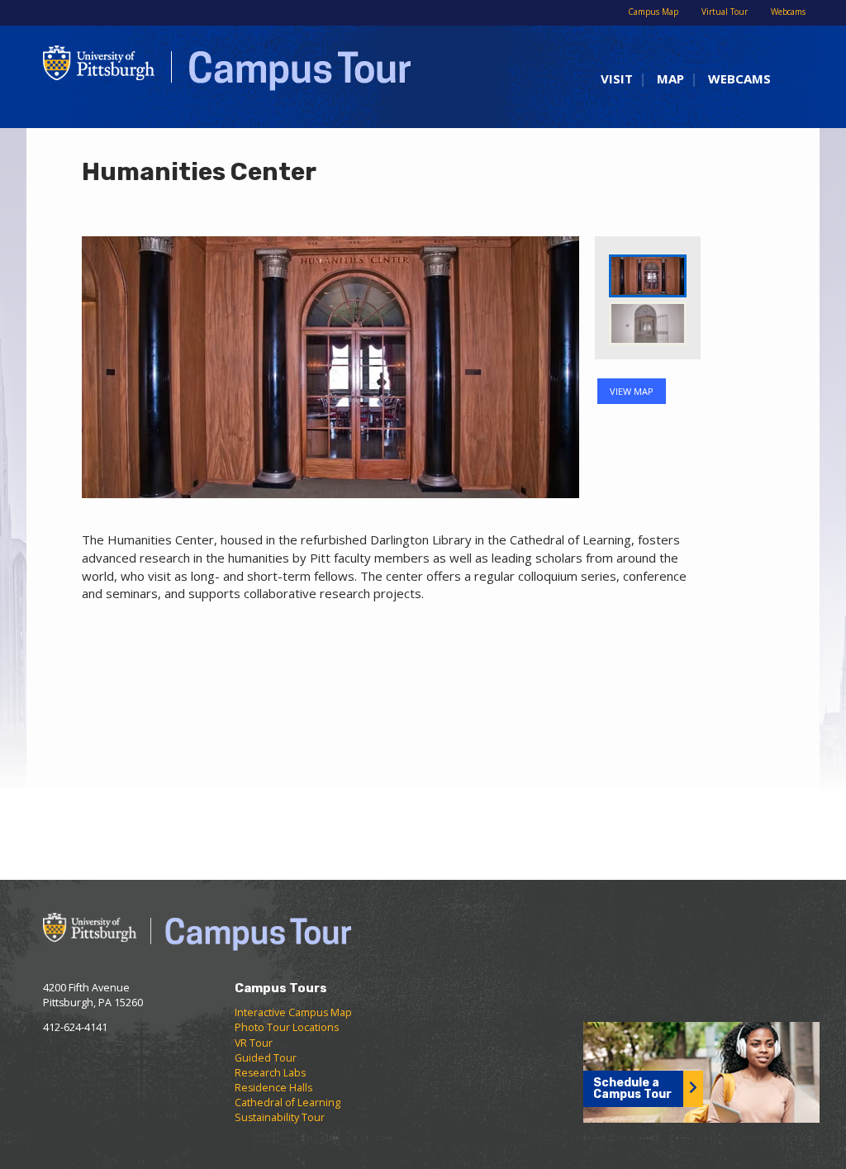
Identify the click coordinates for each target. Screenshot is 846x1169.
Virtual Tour (724, 11)
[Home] (218, 75)
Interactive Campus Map (293, 1012)
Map (670, 78)
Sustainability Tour (280, 1117)
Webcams (788, 11)
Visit (617, 78)
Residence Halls (273, 1088)
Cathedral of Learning (287, 1102)
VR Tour (254, 1043)
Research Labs (270, 1073)
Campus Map (653, 11)
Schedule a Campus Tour (632, 1088)
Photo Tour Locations (287, 1027)
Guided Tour (266, 1058)
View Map (632, 391)
